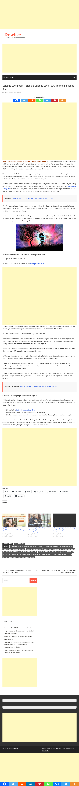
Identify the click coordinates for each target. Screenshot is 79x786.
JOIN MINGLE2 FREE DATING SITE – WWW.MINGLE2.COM (33, 198)
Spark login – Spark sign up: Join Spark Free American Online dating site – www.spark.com (13, 530)
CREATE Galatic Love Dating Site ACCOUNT (24, 546)
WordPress (57, 748)
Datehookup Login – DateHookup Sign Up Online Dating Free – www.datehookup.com (64, 530)
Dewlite (13, 34)
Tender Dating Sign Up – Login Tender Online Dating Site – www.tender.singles (39, 530)
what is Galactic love (49, 554)
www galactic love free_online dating (21, 557)
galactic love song (12, 552)
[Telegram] (47, 100)
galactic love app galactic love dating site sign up (55, 546)
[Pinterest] (54, 100)
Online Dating (19, 544)
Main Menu (9, 77)
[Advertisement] (39, 14)
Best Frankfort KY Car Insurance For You (18, 628)
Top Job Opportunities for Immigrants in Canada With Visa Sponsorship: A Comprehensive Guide (19, 644)
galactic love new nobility (52, 549)
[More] (62, 100)
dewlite (18, 92)
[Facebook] (16, 100)
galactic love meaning (34, 549)
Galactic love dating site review (13, 549)
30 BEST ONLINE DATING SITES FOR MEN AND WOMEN (38, 387)
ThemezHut (45, 750)
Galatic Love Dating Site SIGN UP (49, 552)
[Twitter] (24, 100)
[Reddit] (31, 100)
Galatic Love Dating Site (28, 552)
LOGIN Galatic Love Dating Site (30, 554)
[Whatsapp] (39, 100)
